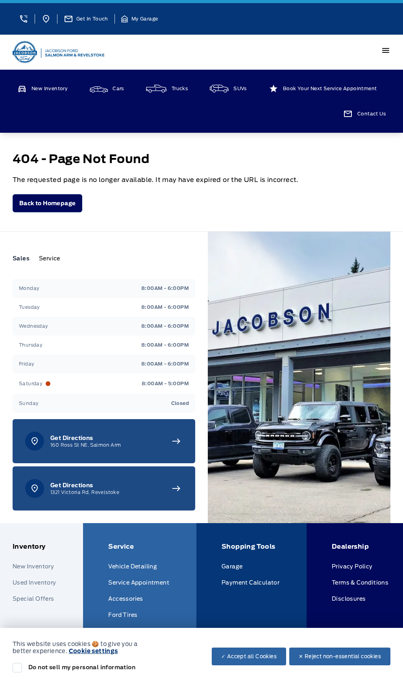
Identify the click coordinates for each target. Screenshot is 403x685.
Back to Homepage (47, 203)
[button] (24, 19)
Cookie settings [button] (93, 651)
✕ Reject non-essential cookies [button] (340, 656)
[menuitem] (48, 590)
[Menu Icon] (385, 50)
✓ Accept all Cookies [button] (249, 656)
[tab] (24, 258)
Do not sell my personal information (81, 667)
